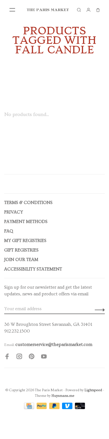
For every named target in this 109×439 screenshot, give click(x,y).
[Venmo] (68, 407)
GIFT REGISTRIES (21, 250)
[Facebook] (7, 357)
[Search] (79, 9)
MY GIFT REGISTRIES (25, 240)
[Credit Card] (29, 407)
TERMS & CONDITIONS (28, 202)
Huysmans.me (62, 396)
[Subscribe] (98, 309)
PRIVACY (13, 212)
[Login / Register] (88, 9)
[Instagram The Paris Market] (19, 357)
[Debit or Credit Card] (80, 407)
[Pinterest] (31, 357)
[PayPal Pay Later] (55, 407)
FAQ (8, 231)
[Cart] (98, 9)
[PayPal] (42, 407)
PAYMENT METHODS (26, 221)
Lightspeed (93, 390)
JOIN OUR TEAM (21, 259)
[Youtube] (44, 357)
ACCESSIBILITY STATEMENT (33, 269)
